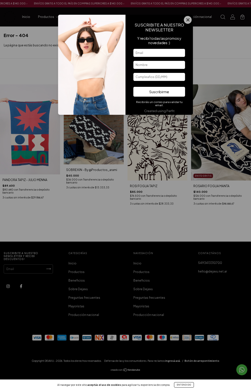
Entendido (184, 385)
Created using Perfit (159, 111)
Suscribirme (159, 92)
